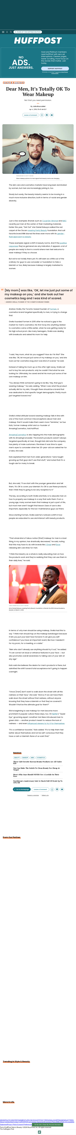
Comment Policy (50, 1122)
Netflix (54, 714)
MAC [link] (64, 221)
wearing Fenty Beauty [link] (37, 230)
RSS (22, 1122)
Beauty (17, 758)
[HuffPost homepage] (25, 1118)
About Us (3, 1122)
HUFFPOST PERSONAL (44, 1120)
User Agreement (39, 1122)
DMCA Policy (61, 1122)
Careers (30, 1122)
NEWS (2, 1120)
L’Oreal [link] (48, 544)
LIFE (27, 1120)
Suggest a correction (33, 795)
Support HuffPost (55, 68)
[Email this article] (52, 115)
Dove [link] (58, 544)
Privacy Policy (12, 1124)
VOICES (32, 1120)
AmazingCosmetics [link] (17, 434)
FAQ (26, 1122)
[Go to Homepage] (39, 1132)
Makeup (25, 758)
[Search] (11, 32)
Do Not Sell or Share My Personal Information (48, 1124)
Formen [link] (53, 309)
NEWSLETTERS (67, 1120)
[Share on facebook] (47, 115)
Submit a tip (45, 795)
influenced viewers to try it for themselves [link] (46, 723)
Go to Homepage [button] (22, 789)
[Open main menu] (3, 32)
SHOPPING (57, 1120)
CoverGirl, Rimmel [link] (50, 221)
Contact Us (17, 1122)
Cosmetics (41, 758)
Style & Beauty (13, 83)
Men (32, 758)
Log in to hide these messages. (59, 72)
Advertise (10, 1122)
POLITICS (8, 1120)
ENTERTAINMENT (19, 1120)
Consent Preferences (24, 1124)
